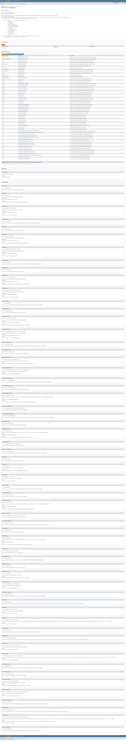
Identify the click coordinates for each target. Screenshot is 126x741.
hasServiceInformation (22, 99)
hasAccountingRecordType (22, 85)
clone (3, 163)
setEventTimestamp (21, 139)
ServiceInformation (5, 78)
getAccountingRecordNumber (23, 57)
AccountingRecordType (31, 132)
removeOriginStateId (22, 120)
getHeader (22, 163)
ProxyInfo (4, 74)
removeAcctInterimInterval (23, 109)
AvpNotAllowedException (25, 717)
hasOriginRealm (21, 95)
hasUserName (20, 102)
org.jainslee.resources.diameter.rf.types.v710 (12, 6)
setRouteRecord (21, 151)
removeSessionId (21, 127)
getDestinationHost (16, 163)
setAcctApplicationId (22, 134)
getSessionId (4, 199)
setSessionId (4, 212)
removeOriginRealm (21, 118)
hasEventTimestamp (21, 92)
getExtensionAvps (21, 67)
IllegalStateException (6, 437)
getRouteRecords (21, 76)
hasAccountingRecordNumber (23, 83)
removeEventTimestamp (22, 113)
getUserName (20, 81)
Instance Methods (11, 54)
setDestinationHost (28, 163)
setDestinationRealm (22, 137)
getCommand (10, 163)
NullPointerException (6, 613)
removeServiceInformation (23, 125)
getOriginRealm (21, 71)
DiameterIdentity (5, 64)
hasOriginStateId (21, 97)
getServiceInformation (22, 78)
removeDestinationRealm (22, 111)
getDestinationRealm (22, 64)
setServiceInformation (22, 155)
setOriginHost (4, 253)
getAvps (6, 163)
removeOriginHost (21, 116)
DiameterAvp (4, 67)
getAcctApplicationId (22, 60)
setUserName (20, 158)
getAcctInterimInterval (22, 62)
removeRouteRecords (21, 123)
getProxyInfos (20, 74)
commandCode (56, 47)
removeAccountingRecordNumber (23, 104)
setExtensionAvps (21, 141)
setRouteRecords (21, 153)
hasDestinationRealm (22, 90)
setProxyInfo (20, 148)
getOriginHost (20, 69)
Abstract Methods (19, 54)
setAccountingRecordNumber (23, 130)
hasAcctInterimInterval (22, 88)
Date (26, 139)
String (3, 81)
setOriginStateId (21, 146)
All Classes (2, 2)
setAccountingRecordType (22, 132)
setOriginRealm (21, 144)
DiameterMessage (38, 162)
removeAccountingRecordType (23, 106)
